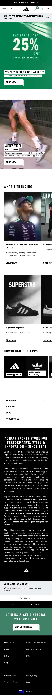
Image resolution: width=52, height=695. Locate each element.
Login (13, 604)
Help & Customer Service (36, 643)
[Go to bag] (48, 9)
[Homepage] (26, 10)
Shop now (11, 340)
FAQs (28, 656)
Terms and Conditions (12, 682)
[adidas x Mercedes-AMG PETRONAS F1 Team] (22, 229)
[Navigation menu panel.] (4, 9)
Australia (29, 691)
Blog (6, 663)
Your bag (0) (36, 604)
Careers (7, 649)
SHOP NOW (11, 263)
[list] (26, 229)
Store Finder (9, 643)
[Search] (42, 9)
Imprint (29, 682)
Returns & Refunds (33, 649)
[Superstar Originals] (22, 309)
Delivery (7, 656)
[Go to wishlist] (10, 9)
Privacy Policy (31, 676)
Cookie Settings (10, 676)
